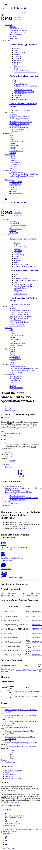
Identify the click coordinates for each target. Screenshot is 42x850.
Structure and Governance (18, 30)
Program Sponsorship (16, 129)
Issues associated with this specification (18, 492)
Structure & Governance (13, 771)
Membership (9, 180)
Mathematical (18, 62)
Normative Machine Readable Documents (23, 498)
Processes (12, 147)
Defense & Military (20, 52)
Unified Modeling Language (19, 124)
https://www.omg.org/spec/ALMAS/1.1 (28, 691)
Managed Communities (17, 172)
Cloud (16, 88)
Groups (7, 40)
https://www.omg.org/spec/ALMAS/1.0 (28, 696)
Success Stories (14, 186)
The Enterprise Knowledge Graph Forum (23, 174)
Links (7, 505)
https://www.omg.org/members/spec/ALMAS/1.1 (22, 743)
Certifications (9, 112)
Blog (11, 135)
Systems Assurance (20, 99)
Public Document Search (17, 149)
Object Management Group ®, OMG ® (27, 829)
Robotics (17, 66)
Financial (17, 54)
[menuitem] (23, 408)
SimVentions (22, 528)
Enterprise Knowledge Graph (24, 92)
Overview (12, 27)
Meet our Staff (14, 29)
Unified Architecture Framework (25, 72)
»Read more (14, 802)
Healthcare (17, 58)
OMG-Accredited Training (18, 128)
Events (11, 137)
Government (18, 56)
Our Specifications (15, 34)
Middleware (18, 95)
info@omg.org (12, 825)
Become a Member (15, 182)
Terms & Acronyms (16, 151)
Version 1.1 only (6, 549)
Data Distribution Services (23, 90)
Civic (15, 50)
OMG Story (13, 38)
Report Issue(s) (14, 162)
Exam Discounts (15, 126)
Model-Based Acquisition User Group (22, 176)
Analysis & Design (20, 84)
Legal (7, 772)
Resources (8, 133)
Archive (12, 168)
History (7, 502)
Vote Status (13, 166)
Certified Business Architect (18, 118)
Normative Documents (17, 496)
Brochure (12, 36)
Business (17, 49)
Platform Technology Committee (23, 76)
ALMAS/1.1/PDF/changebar (26, 670)
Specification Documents (13, 494)
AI (15, 82)
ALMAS (8, 408)
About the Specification (13, 486)
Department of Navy (17, 526)
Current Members (15, 184)
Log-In (13, 191)
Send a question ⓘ (11, 762)
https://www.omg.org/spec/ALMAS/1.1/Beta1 (21, 746)
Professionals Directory (17, 131)
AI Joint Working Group (22, 110)
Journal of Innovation (16, 141)
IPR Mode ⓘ (5, 465)
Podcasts (12, 143)
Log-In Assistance (17, 193)
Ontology (17, 97)
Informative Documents (17, 500)
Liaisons (12, 187)
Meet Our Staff (10, 774)
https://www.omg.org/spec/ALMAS (17, 727)
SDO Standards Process (17, 32)
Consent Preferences (8, 848)
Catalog (12, 158)
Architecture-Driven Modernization (26, 86)
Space (16, 68)
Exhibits (12, 139)
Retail (16, 64)
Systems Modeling (15, 178)
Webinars (12, 153)
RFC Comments (15, 164)
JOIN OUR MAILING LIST (11, 805)
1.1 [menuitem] (6, 406)
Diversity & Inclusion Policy (15, 778)
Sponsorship (13, 189)
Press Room (13, 145)
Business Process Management (19, 116)
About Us (8, 25)
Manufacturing (19, 60)
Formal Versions (15, 503)
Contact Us (9, 776)
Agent (16, 80)
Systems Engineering (21, 70)
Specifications (10, 155)
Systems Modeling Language (19, 120)
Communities (9, 170)
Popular (12, 157)
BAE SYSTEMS (24, 522)
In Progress (13, 160)
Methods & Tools (20, 94)
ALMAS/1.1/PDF (22, 596)
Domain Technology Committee (23, 44)
